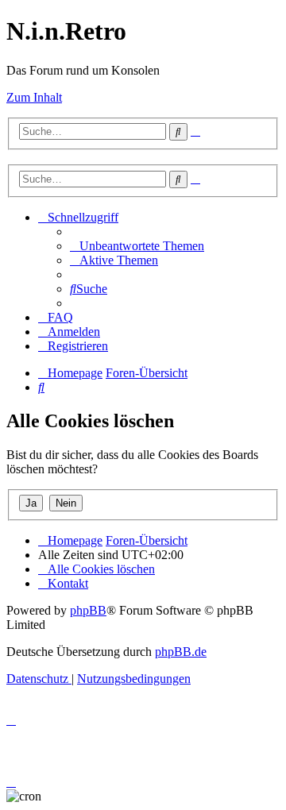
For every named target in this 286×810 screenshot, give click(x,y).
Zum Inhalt (34, 97)
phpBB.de (181, 651)
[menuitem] (137, 246)
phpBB (88, 610)
